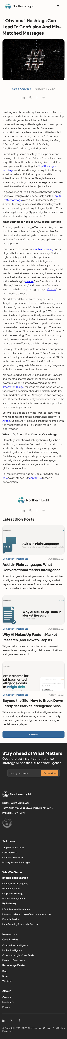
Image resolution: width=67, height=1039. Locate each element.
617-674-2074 (17, 812)
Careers (6, 997)
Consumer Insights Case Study (18, 955)
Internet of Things (13, 386)
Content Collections (12, 857)
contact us (35, 477)
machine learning (43, 249)
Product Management (13, 898)
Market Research (11, 888)
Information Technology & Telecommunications (26, 914)
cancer (29, 281)
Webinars (7, 981)
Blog (4, 971)
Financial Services (11, 919)
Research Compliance (13, 960)
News (5, 976)
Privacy (6, 1007)
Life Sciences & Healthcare (16, 909)
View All (33, 734)
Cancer (51, 289)
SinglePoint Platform (13, 847)
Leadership (8, 1002)
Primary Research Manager (16, 862)
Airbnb (6, 420)
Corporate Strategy (12, 893)
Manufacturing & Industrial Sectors (20, 924)
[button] (58, 6)
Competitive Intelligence (15, 883)
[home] (19, 6)
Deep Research (10, 852)
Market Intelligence (12, 950)
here (5, 477)
